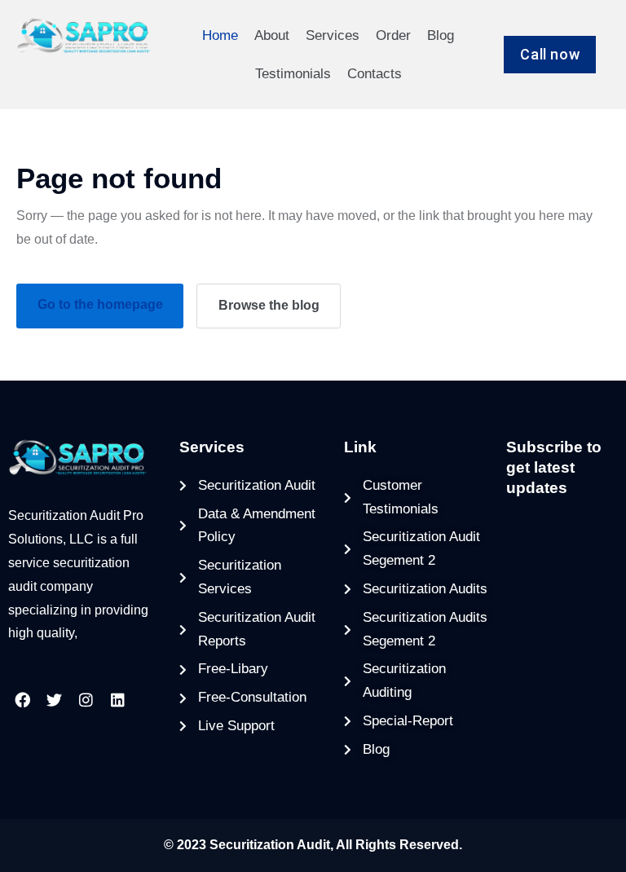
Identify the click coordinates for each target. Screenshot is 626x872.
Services (332, 35)
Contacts (374, 73)
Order (393, 35)
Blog (440, 35)
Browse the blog (269, 305)
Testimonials (293, 73)
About (271, 35)
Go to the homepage (100, 304)
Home (220, 35)
